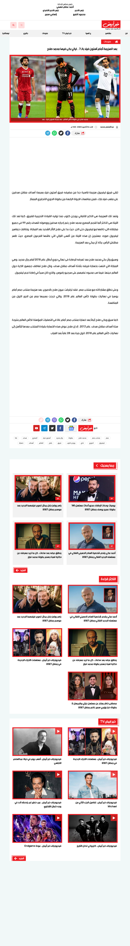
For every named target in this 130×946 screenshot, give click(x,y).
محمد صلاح (82, 438)
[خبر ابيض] (111, 24)
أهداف (31, 443)
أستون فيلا (47, 438)
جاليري (25, 33)
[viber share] (47, 133)
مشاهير (108, 33)
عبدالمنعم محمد (107, 127)
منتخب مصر (96, 438)
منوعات (45, 33)
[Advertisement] (65, 164)
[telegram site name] (44, 428)
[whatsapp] (41, 419)
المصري (34, 438)
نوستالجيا (5, 33)
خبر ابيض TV (67, 33)
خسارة (21, 443)
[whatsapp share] (54, 133)
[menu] (21, 25)
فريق (59, 443)
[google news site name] (71, 428)
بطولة (70, 438)
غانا (16, 438)
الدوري (91, 443)
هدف (25, 438)
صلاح (50, 443)
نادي (82, 443)
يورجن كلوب (71, 443)
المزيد (23, 570)
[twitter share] (61, 133)
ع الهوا (88, 33)
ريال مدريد (59, 438)
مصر (107, 438)
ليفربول (102, 443)
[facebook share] (67, 133)
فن (126, 33)
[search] (13, 25)
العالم (41, 443)
